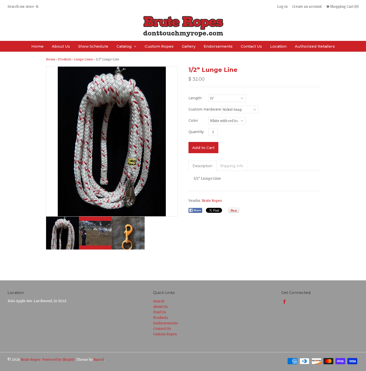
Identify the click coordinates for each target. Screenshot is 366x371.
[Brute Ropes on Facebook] (284, 302)
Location (278, 46)
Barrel (99, 360)
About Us (61, 46)
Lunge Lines (83, 59)
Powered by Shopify (58, 360)
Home (37, 46)
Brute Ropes (212, 201)
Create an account (307, 6)
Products (64, 59)
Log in (282, 6)
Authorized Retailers (315, 46)
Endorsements (218, 46)
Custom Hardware (204, 109)
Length (195, 98)
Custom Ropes (159, 46)
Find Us (159, 312)
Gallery (188, 46)
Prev (51, 141)
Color (193, 120)
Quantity (196, 131)
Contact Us (251, 46)
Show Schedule (93, 46)
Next (172, 141)
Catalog (124, 46)
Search (158, 301)
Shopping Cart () (344, 6)
